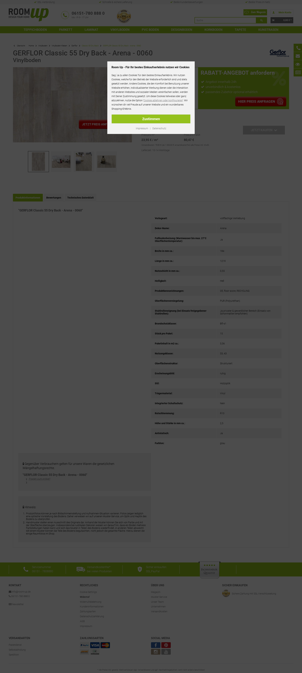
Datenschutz (159, 128)
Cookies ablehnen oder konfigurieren (163, 100)
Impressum (142, 128)
